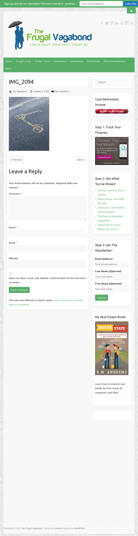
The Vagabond (19, 91)
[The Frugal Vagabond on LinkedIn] (116, 23)
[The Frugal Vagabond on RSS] (132, 23)
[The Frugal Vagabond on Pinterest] (111, 23)
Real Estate (93, 61)
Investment (76, 61)
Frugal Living (23, 61)
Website (13, 258)
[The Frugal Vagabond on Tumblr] (121, 23)
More (8, 68)
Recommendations (114, 61)
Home (8, 61)
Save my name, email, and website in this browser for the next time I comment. (47, 280)
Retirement (60, 61)
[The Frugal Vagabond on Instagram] (127, 23)
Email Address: (104, 258)
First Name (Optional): (108, 283)
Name (13, 227)
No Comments (62, 91)
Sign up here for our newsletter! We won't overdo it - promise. (39, 3)
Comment (15, 193)
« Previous (16, 159)
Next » (81, 159)
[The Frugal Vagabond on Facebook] (101, 23)
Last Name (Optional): (108, 271)
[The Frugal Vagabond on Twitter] (106, 23)
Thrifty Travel (42, 61)
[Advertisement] (111, 444)
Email (13, 242)
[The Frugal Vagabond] (49, 35)
